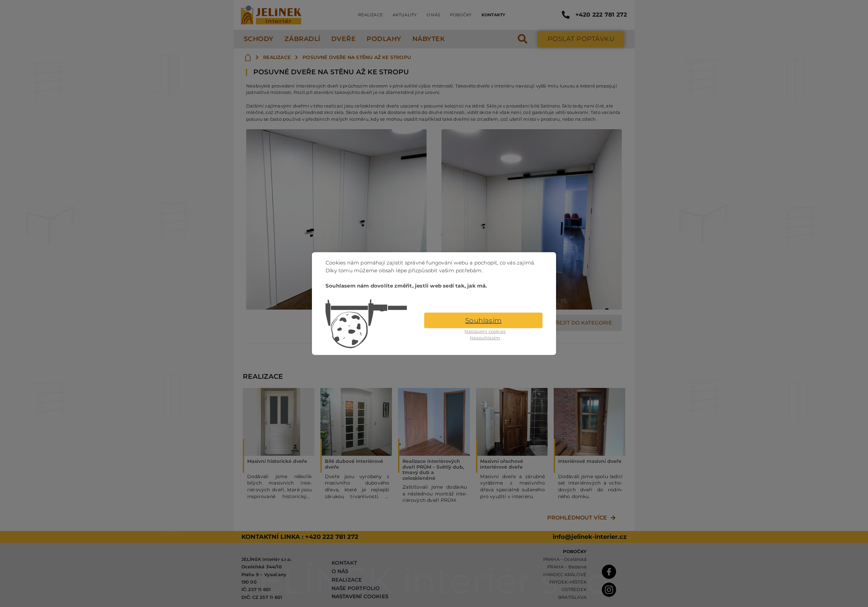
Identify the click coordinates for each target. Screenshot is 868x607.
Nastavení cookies (485, 331)
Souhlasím (483, 320)
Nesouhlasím (485, 337)
